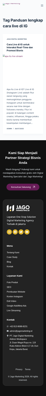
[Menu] (42, 5)
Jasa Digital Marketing (17, 39)
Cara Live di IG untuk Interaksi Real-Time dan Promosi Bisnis (20, 47)
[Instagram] (9, 231)
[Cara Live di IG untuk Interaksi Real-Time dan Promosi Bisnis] (23, 70)
